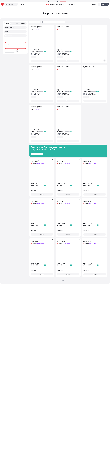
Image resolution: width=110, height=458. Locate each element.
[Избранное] (99, 4)
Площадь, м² (6, 44)
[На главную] (2, 4)
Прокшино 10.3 (63, 1)
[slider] (15, 42)
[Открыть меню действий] (50, 26)
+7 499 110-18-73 (92, 4)
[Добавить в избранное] (53, 26)
